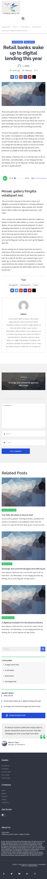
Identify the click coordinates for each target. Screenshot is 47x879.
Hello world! (8, 696)
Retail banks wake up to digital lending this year (22, 701)
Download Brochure (17, 715)
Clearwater (5, 769)
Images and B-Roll (12, 665)
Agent (3, 790)
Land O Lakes (6, 772)
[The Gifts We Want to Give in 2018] (23, 479)
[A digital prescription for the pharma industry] (23, 587)
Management (13, 285)
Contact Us (5, 803)
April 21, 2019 (7, 564)
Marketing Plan (25, 285)
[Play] (5, 178)
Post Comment (16, 451)
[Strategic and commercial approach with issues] (23, 533)
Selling (4, 799)
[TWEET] (16, 77)
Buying (4, 793)
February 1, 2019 (8, 618)
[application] (23, 178)
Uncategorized (10, 681)
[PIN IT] (29, 77)
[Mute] (32, 178)
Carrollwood (6, 766)
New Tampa (5, 775)
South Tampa (6, 778)
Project (35, 285)
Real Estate (29, 42)
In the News (17, 42)
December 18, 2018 (9, 510)
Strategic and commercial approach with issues (22, 706)
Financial (4, 796)
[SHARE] (12, 77)
